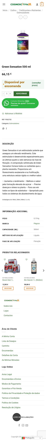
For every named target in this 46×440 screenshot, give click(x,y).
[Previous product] (25, 17)
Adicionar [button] (8, 288)
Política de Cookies (10, 403)
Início (5, 10)
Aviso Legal (7, 374)
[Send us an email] (27, 425)
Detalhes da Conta (10, 355)
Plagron (37, 224)
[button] (3, 4)
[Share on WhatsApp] (3, 129)
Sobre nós (8, 306)
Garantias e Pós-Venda (12, 388)
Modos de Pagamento (11, 384)
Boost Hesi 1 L (7, 280)
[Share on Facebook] (6, 129)
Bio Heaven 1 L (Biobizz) (33, 280)
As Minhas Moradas (10, 360)
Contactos (8, 315)
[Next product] (20, 17)
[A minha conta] (37, 4)
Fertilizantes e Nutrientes (30, 10)
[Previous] (2, 275)
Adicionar (21, 94)
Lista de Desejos (9, 341)
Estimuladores (23, 13)
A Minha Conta (8, 336)
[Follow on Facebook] (19, 425)
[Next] (43, 275)
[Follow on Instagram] (23, 425)
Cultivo (13, 10)
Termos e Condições (10, 398)
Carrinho (5, 346)
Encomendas (7, 350)
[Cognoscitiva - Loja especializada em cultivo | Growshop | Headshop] (20, 4)
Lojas (6, 311)
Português (29, 438)
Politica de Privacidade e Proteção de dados (21, 393)
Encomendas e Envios (11, 379)
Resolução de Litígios (11, 407)
